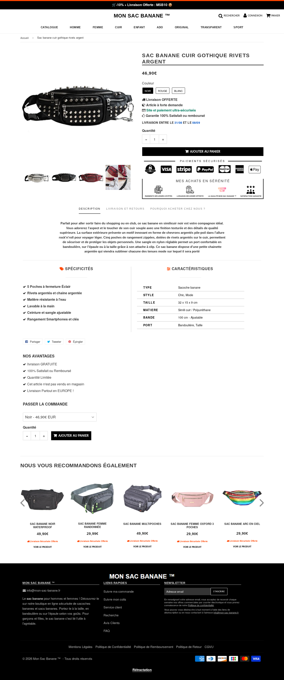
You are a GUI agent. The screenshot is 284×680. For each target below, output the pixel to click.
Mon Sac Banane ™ (142, 16)
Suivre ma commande (119, 591)
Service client (113, 607)
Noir (148, 91)
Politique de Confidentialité (113, 646)
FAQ (107, 630)
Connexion (255, 15)
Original (182, 27)
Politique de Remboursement (153, 646)
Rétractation (142, 669)
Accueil (24, 38)
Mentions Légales (81, 646)
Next (126, 106)
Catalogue (49, 27)
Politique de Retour (189, 646)
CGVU (209, 646)
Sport (238, 27)
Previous (29, 106)
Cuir (118, 27)
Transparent (211, 27)
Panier (275, 15)
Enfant (139, 27)
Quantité (148, 130)
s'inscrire (219, 591)
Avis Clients (112, 623)
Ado (160, 27)
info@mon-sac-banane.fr (43, 590)
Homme (75, 27)
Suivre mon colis (115, 599)
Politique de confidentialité (201, 605)
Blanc (178, 91)
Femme (98, 27)
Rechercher (232, 15)
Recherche (111, 615)
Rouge (162, 91)
